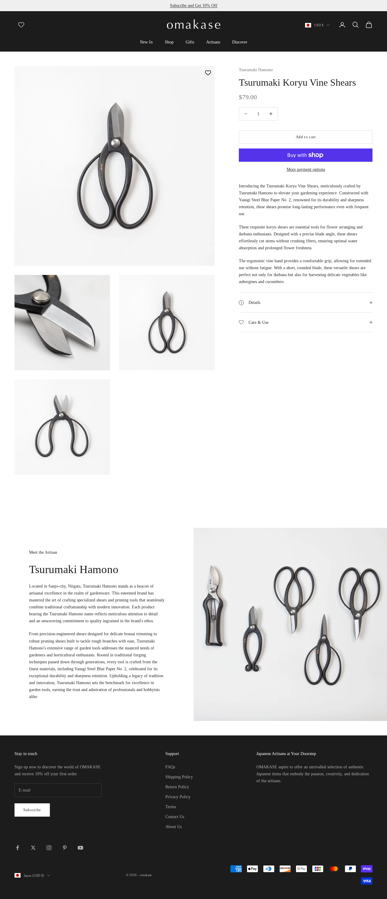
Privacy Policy (177, 797)
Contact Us (174, 817)
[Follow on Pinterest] (65, 848)
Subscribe (32, 810)
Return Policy (177, 787)
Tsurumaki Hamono (256, 69)
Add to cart (306, 137)
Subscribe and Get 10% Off (193, 5)
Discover (239, 42)
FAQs (170, 767)
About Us (173, 826)
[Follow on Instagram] (49, 848)
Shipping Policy (179, 777)
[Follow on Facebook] (18, 848)
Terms (170, 807)
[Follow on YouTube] (80, 848)
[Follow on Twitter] (33, 848)
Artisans (213, 42)
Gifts (190, 42)
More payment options (306, 169)
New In (146, 42)
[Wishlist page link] (21, 25)
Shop (169, 42)
